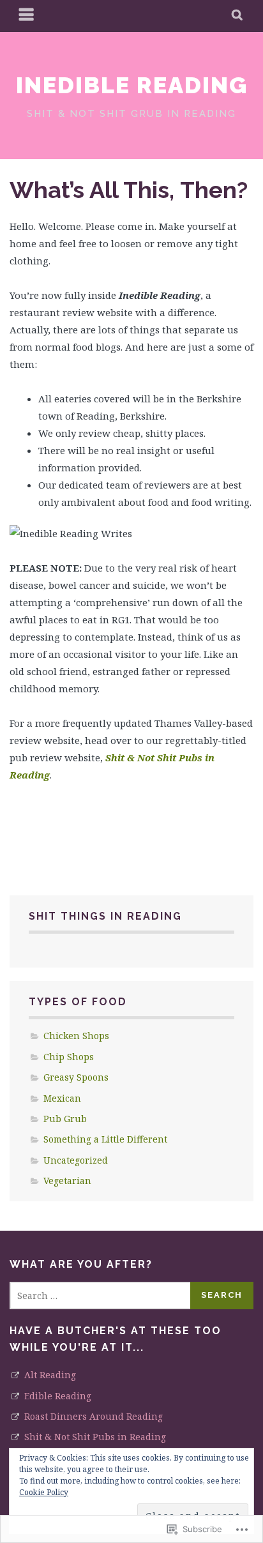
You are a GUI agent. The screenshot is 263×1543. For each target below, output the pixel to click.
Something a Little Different (105, 1139)
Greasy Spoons (76, 1077)
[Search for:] (101, 1295)
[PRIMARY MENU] (27, 16)
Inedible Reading (132, 85)
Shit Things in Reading (105, 916)
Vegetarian (67, 1180)
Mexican (62, 1098)
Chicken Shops (76, 1036)
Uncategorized (75, 1160)
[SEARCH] (237, 16)
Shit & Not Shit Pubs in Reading (95, 1437)
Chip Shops (68, 1057)
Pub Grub (65, 1119)
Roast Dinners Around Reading (93, 1416)
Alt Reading (50, 1375)
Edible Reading (57, 1396)
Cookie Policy (43, 1492)
